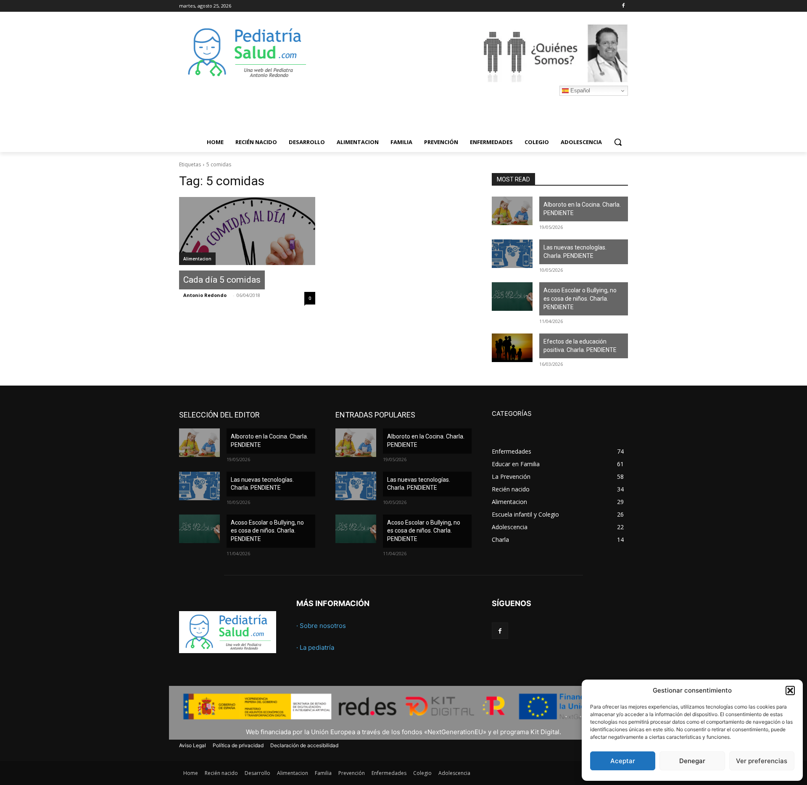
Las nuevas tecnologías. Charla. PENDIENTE (575, 251)
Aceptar (622, 761)
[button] (790, 690)
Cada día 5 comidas (222, 280)
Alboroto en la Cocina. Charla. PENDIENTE (582, 208)
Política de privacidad (238, 745)
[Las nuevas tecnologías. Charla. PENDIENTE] (512, 253)
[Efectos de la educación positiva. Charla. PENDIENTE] (512, 347)
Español (579, 90)
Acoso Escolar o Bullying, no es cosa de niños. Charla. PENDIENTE (580, 298)
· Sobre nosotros (321, 626)
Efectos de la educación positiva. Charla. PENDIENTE (580, 345)
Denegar (692, 761)
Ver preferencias (761, 761)
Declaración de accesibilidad (304, 745)
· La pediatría (315, 647)
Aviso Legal (192, 745)
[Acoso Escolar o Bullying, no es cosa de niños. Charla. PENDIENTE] (512, 296)
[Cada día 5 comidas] (247, 231)
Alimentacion (197, 259)
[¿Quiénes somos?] (471, 53)
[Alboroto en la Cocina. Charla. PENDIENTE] (512, 211)
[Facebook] (623, 6)
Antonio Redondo (205, 295)
